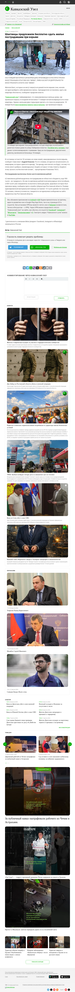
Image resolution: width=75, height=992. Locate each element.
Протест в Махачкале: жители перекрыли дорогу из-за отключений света (31, 929)
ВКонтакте (12, 212)
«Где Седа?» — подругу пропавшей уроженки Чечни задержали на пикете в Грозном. (35, 877)
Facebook (52, 210)
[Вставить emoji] (41, 279)
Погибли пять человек (56, 148)
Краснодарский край (63, 16)
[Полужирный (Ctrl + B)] (26, 279)
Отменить (61, 298)
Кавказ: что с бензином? (14, 24)
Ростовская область (36, 18)
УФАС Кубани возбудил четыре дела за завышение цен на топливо (30, 474)
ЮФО (44, 21)
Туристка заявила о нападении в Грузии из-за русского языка (58, 952)
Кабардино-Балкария (30, 16)
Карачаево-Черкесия (50, 16)
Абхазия (7, 13)
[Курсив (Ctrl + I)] (29, 279)
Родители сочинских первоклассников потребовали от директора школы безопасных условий (37, 426)
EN (9, 1)
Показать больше (37, 961)
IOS (39, 200)
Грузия (7, 16)
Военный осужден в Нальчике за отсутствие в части (50, 705)
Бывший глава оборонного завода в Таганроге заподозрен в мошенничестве (34, 559)
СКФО (60, 18)
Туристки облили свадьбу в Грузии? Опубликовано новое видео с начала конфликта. (14, 953)
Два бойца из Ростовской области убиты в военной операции (29, 384)
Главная (7, 27)
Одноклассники (24, 212)
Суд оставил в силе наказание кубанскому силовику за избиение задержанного (54, 757)
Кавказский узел (12, 97)
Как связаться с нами (21, 976)
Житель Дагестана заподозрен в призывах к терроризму (50, 713)
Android (33, 200)
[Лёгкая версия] (13, 2)
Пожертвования (40, 976)
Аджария (13, 13)
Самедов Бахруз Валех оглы (17, 692)
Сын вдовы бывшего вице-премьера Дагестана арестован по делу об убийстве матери (21, 722)
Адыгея (20, 13)
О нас (6, 976)
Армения (34, 13)
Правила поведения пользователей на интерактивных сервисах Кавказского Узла (43, 984)
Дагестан (13, 16)
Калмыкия (40, 16)
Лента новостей (16, 27)
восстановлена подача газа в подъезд (30, 105)
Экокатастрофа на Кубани (62, 24)
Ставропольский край (11, 21)
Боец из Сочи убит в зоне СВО (18, 518)
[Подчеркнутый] (33, 279)
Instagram (61, 210)
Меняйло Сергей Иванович (16, 651)
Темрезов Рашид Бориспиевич (17, 610)
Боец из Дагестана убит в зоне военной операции (20, 705)
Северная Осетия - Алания (50, 18)
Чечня (20, 21)
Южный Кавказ (37, 21)
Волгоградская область (58, 13)
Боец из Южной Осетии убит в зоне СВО (21, 712)
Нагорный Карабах (10, 18)
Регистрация (31, 297)
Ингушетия (20, 16)
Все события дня (64, 727)
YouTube (12, 215)
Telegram (52, 205)
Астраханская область (44, 13)
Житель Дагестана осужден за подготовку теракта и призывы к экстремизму (54, 721)
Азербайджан (26, 13)
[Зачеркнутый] (37, 279)
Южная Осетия (28, 21)
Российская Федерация (23, 18)
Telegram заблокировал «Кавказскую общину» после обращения (37, 952)
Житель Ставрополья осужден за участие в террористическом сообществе (33, 342)
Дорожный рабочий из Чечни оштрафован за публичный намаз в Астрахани (20, 757)
